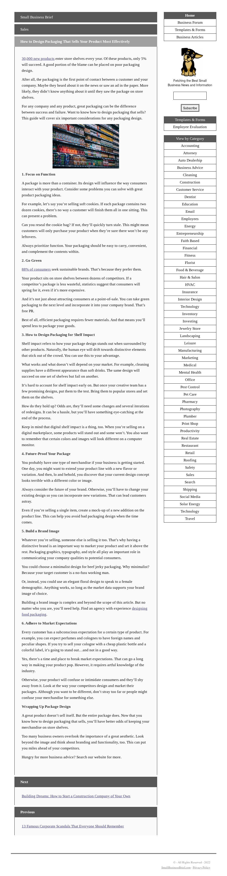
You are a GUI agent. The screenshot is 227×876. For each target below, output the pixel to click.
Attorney (190, 153)
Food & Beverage (190, 270)
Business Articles (190, 37)
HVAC (190, 285)
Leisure (190, 343)
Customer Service (190, 189)
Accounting (190, 146)
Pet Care (190, 394)
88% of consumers (36, 269)
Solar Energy (190, 504)
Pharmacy (190, 402)
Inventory (190, 314)
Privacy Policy (201, 867)
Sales (24, 29)
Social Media (190, 497)
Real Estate (190, 438)
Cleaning (190, 175)
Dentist (190, 197)
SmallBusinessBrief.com (176, 867)
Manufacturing (190, 350)
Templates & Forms (190, 30)
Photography (190, 409)
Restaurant (190, 445)
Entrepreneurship (190, 233)
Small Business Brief (36, 17)
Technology (190, 306)
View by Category (190, 139)
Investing (190, 321)
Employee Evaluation (190, 127)
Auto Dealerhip (190, 160)
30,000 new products (38, 59)
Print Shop (190, 423)
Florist (190, 263)
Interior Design (190, 299)
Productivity (190, 431)
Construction (190, 182)
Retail (190, 453)
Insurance (190, 292)
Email (190, 211)
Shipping (190, 489)
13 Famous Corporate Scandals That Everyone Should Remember (73, 826)
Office (190, 380)
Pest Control (190, 387)
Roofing (190, 460)
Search (190, 482)
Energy (190, 226)
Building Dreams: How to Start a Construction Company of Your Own (76, 796)
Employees (190, 219)
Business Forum (190, 22)
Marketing (190, 358)
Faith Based (190, 241)
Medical (190, 365)
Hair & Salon (190, 277)
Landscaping (190, 336)
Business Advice (190, 168)
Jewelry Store (190, 328)
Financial (190, 248)
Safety (190, 467)
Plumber (190, 416)
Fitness (190, 255)
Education (190, 204)
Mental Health (190, 372)
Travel (190, 519)
